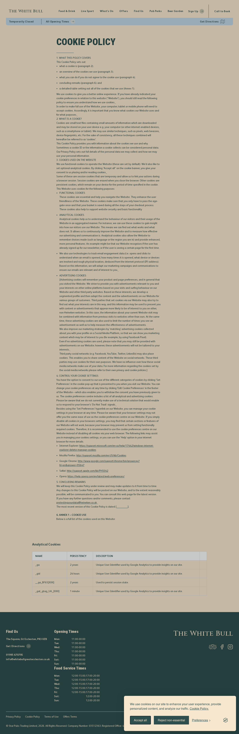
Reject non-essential (171, 720)
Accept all (140, 720)
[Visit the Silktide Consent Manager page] (225, 720)
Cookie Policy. (199, 708)
